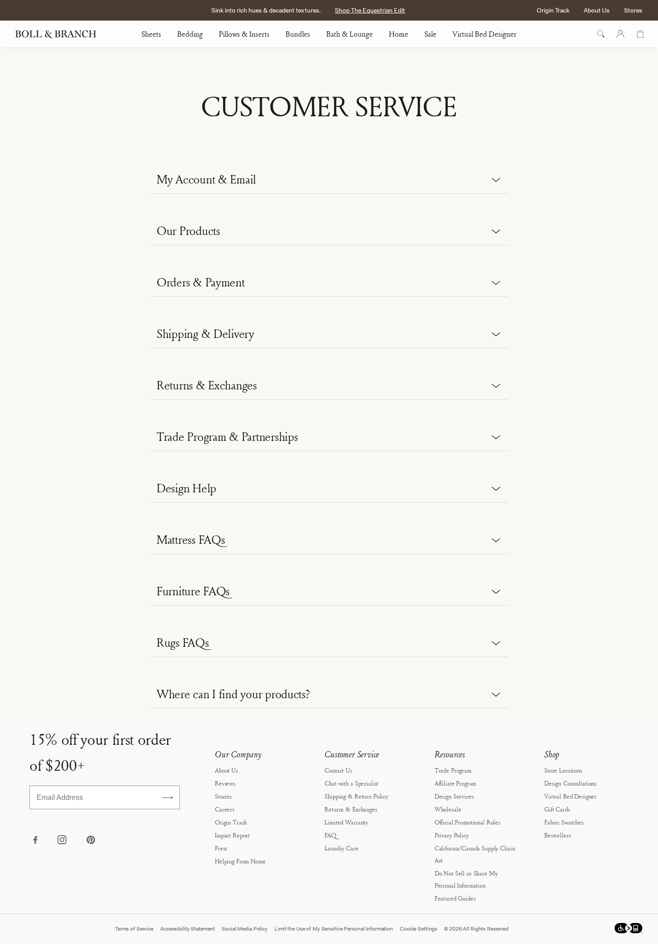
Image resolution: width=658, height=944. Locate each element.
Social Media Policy (245, 928)
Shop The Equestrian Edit (370, 10)
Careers (225, 809)
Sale (430, 34)
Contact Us (338, 770)
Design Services (454, 796)
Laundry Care (341, 848)
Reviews (225, 783)
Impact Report (232, 835)
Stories (223, 796)
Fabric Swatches (564, 822)
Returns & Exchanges (351, 809)
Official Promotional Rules (467, 822)
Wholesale (448, 809)
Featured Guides (455, 898)
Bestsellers (557, 835)
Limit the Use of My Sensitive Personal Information (333, 928)
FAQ (330, 835)
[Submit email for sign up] (167, 797)
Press (221, 848)
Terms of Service (134, 928)
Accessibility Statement (187, 928)
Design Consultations (570, 783)
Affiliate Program (456, 783)
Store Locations (563, 770)
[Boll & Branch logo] (61, 34)
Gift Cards (557, 809)
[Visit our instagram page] (62, 840)
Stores (633, 10)
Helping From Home (240, 861)
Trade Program (453, 770)
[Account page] (620, 34)
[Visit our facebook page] (35, 840)
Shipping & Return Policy (356, 796)
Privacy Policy (452, 835)
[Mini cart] (640, 34)
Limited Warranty (346, 822)
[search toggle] (600, 34)
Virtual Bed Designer (485, 34)
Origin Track (553, 10)
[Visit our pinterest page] (90, 840)
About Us (597, 10)
